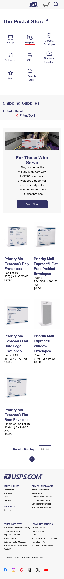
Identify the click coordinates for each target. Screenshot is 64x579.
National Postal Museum (15, 542)
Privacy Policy (38, 527)
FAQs (6, 497)
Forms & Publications (41, 500)
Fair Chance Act (39, 542)
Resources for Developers (15, 545)
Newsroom (37, 493)
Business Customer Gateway (17, 527)
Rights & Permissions (41, 507)
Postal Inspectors (12, 531)
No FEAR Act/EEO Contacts (44, 538)
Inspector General (12, 535)
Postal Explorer (11, 538)
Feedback (8, 500)
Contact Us (9, 489)
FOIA (34, 535)
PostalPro (8, 549)
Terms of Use (38, 531)
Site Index (8, 493)
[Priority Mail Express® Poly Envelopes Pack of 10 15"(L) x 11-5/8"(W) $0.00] (17, 237)
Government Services (41, 504)
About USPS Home (40, 489)
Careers (7, 510)
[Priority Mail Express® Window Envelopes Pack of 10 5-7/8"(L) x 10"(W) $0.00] (47, 314)
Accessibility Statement (42, 545)
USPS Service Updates (42, 497)
